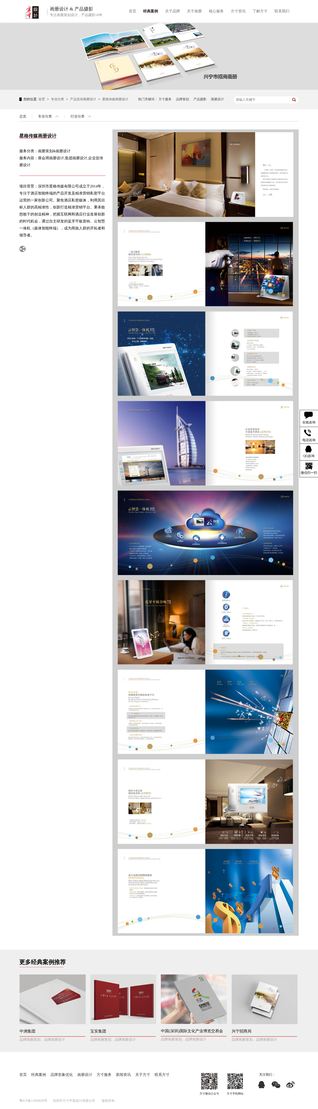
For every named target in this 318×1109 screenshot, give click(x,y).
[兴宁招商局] (265, 999)
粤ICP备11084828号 (33, 1100)
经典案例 (38, 1075)
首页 (42, 99)
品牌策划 (182, 99)
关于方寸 (142, 1075)
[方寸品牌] (235, 1081)
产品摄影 (199, 99)
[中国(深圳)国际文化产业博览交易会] (194, 999)
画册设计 (217, 99)
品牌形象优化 (62, 1075)
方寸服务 (165, 99)
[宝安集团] (123, 999)
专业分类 (58, 99)
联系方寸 (162, 1075)
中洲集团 (27, 1031)
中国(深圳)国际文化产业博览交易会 (192, 1031)
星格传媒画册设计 (115, 99)
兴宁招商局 (241, 1031)
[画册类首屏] (159, 56)
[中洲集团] (53, 999)
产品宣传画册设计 (83, 99)
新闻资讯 (123, 1075)
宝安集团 (98, 1031)
